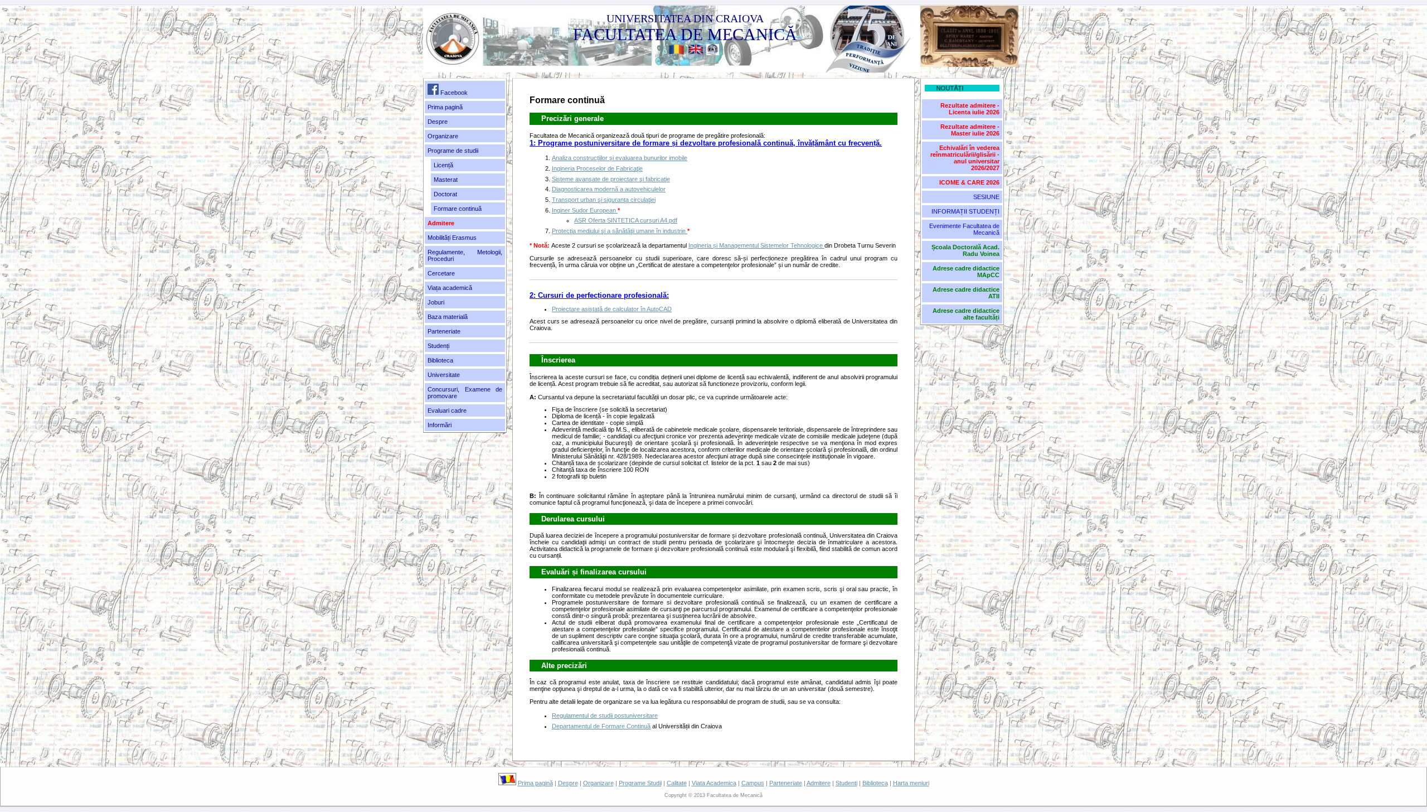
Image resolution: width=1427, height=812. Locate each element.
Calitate (677, 783)
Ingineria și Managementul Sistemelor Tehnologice (756, 245)
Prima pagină (445, 107)
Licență (443, 165)
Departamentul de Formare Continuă (601, 726)
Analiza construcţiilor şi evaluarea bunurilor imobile (619, 157)
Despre (438, 121)
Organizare (598, 783)
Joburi (436, 302)
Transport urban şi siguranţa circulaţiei (604, 199)
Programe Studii (640, 783)
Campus (752, 783)
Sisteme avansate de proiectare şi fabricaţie (611, 179)
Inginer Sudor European (585, 210)
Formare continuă (458, 208)
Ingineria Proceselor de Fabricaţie (597, 168)
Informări (440, 425)
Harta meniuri (911, 783)
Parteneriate (785, 783)
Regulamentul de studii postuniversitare (605, 715)
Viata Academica (714, 783)
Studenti (846, 783)
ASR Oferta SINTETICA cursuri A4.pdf (625, 220)
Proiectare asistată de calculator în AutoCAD (612, 309)
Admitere (819, 783)
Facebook (453, 92)
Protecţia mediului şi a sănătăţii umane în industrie (619, 231)
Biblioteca (440, 360)
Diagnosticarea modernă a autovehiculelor (609, 189)
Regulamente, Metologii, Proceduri (465, 255)
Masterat (446, 179)
